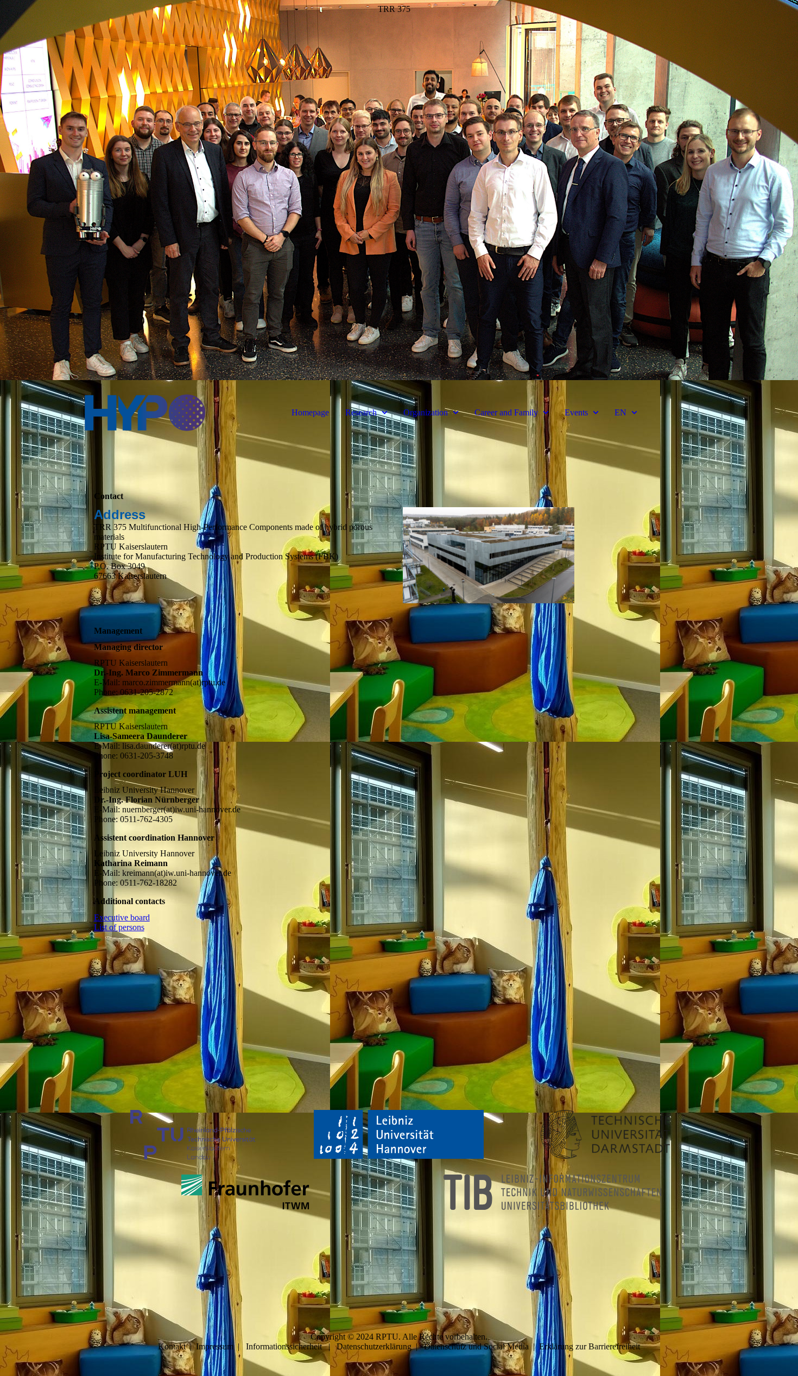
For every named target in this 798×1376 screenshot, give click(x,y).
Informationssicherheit (284, 1346)
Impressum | (221, 1346)
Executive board (122, 917)
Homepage (310, 412)
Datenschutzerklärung (374, 1346)
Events (576, 412)
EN (620, 412)
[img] (399, 190)
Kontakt (172, 1346)
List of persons (119, 927)
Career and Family (506, 412)
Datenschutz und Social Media (476, 1346)
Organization (425, 412)
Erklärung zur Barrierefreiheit (589, 1346)
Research (361, 412)
